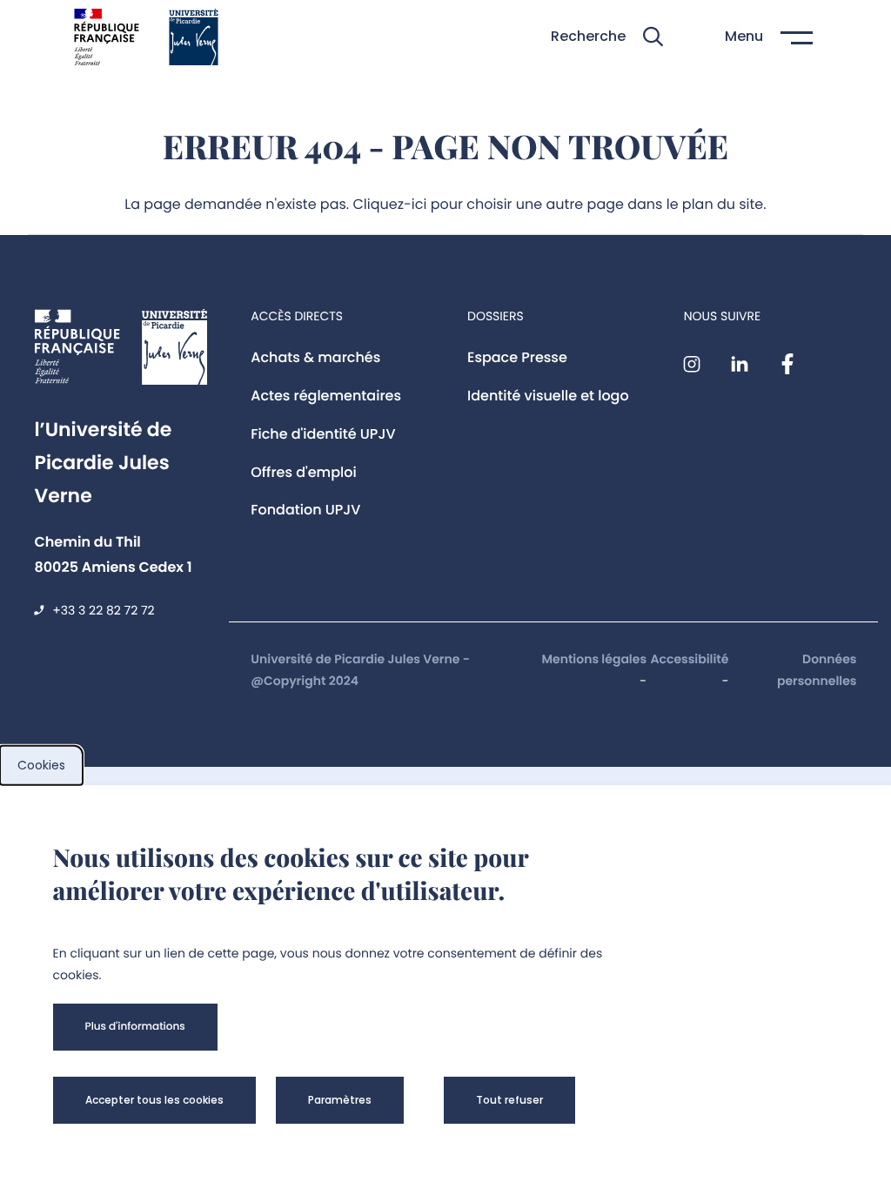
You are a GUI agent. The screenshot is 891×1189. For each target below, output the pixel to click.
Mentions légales (593, 659)
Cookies (41, 765)
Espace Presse (517, 357)
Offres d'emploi (304, 472)
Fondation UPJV (305, 510)
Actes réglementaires (326, 396)
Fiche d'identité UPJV (323, 434)
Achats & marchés (315, 357)
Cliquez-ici (390, 204)
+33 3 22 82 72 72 (103, 610)
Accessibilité (690, 659)
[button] (607, 37)
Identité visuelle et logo (548, 396)
